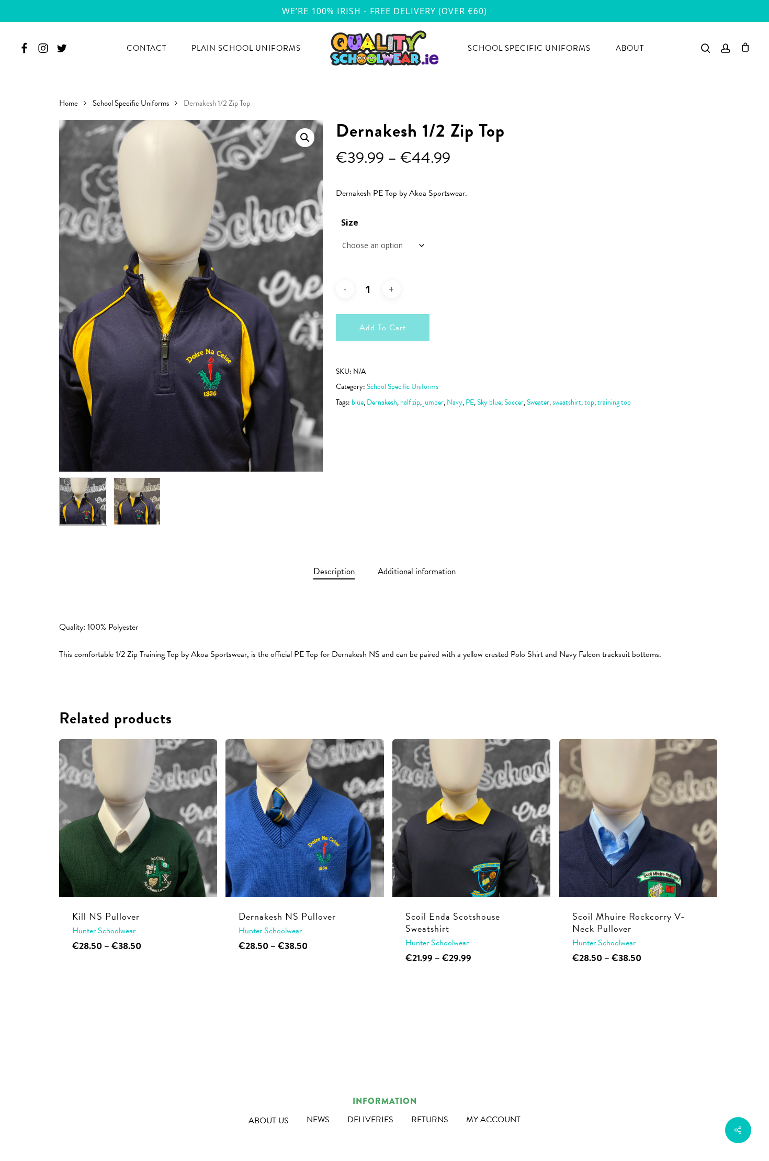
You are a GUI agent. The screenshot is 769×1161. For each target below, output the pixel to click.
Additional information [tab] (417, 571)
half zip (410, 402)
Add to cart (382, 327)
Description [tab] (334, 571)
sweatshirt (566, 402)
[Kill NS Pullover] (138, 818)
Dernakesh (382, 402)
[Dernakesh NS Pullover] (304, 818)
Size (349, 222)
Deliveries (370, 1119)
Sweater (538, 402)
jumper (433, 402)
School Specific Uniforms (131, 103)
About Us (268, 1120)
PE (470, 402)
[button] (305, 137)
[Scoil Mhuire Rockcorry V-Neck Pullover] (638, 818)
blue (358, 402)
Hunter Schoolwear (103, 930)
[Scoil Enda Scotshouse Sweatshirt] (471, 818)
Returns (429, 1119)
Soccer (514, 402)
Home (68, 103)
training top (614, 402)
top (589, 402)
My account (493, 1119)
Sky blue (489, 402)
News (318, 1119)
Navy (454, 402)
